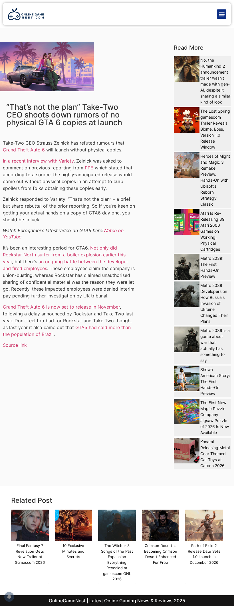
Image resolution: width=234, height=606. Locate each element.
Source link (15, 345)
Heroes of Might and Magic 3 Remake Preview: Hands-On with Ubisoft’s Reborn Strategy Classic (215, 180)
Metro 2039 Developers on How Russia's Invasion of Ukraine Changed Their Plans (214, 303)
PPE (89, 168)
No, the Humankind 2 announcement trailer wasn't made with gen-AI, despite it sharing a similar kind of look (215, 81)
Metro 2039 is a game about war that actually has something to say (215, 345)
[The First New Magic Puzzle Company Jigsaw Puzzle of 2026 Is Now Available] (186, 411)
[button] (221, 14)
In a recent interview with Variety (38, 161)
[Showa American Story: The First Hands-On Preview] (186, 378)
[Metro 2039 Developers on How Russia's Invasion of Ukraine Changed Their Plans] (186, 294)
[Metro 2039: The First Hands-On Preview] (186, 267)
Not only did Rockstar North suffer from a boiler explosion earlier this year (64, 254)
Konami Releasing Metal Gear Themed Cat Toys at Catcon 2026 (215, 453)
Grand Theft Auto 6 (24, 150)
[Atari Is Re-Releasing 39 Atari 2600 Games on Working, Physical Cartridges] (186, 222)
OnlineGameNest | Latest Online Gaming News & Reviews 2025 (117, 600)
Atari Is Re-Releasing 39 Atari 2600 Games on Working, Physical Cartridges (212, 231)
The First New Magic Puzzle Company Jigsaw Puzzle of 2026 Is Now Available (214, 417)
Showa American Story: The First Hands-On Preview (215, 381)
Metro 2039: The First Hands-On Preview (211, 267)
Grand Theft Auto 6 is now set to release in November (61, 307)
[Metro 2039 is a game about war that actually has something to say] (186, 339)
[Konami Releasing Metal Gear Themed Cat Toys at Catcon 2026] (186, 450)
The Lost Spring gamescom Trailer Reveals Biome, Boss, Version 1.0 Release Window (215, 129)
